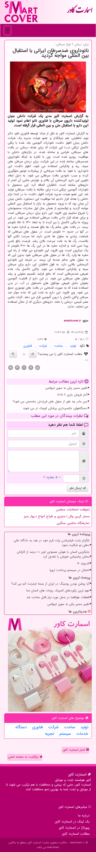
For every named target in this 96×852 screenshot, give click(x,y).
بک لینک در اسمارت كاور (72, 821)
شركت (43, 346)
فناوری (27, 346)
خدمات (82, 734)
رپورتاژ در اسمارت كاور (74, 827)
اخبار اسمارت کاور (74, 750)
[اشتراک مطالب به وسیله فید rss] (10, 367)
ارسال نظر (76, 488)
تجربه (49, 734)
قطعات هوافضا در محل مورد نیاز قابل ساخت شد (57, 597)
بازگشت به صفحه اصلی (24, 757)
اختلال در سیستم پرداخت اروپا (69, 570)
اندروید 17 (83, 563)
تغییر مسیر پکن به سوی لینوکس (66, 388)
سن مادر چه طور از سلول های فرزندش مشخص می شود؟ (50, 401)
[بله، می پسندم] (33, 354)
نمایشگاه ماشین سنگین (73, 523)
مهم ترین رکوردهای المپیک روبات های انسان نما (57, 590)
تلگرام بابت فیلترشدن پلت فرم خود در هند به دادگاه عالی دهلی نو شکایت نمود (51, 542)
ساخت (58, 346)
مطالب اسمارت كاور (76, 833)
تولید (73, 346)
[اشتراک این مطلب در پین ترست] (17, 367)
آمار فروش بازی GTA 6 (72, 395)
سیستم (65, 734)
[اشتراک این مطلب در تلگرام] (37, 367)
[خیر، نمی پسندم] (13, 354)
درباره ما (84, 815)
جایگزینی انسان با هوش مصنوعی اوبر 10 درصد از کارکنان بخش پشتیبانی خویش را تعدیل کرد (53, 554)
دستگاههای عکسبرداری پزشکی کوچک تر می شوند (55, 408)
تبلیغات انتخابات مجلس (73, 509)
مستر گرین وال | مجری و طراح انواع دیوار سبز (57, 516)
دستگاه (21, 727)
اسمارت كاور (80, 11)
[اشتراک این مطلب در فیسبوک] (31, 367)
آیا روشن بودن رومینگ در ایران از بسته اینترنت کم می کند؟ (50, 584)
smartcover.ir (72, 320)
